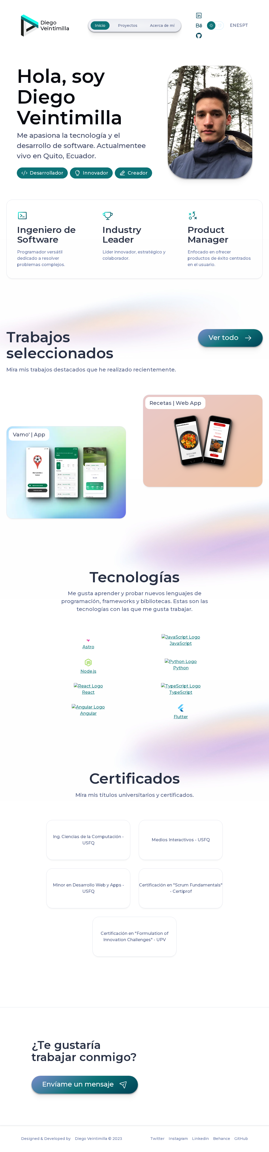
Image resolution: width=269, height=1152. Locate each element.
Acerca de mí (162, 25)
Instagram (178, 1138)
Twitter (157, 1138)
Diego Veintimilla (54, 25)
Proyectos (127, 25)
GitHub (241, 1138)
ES (239, 25)
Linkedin (200, 1138)
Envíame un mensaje (78, 1084)
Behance (221, 1138)
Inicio (100, 25)
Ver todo (224, 337)
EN (233, 25)
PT (245, 25)
